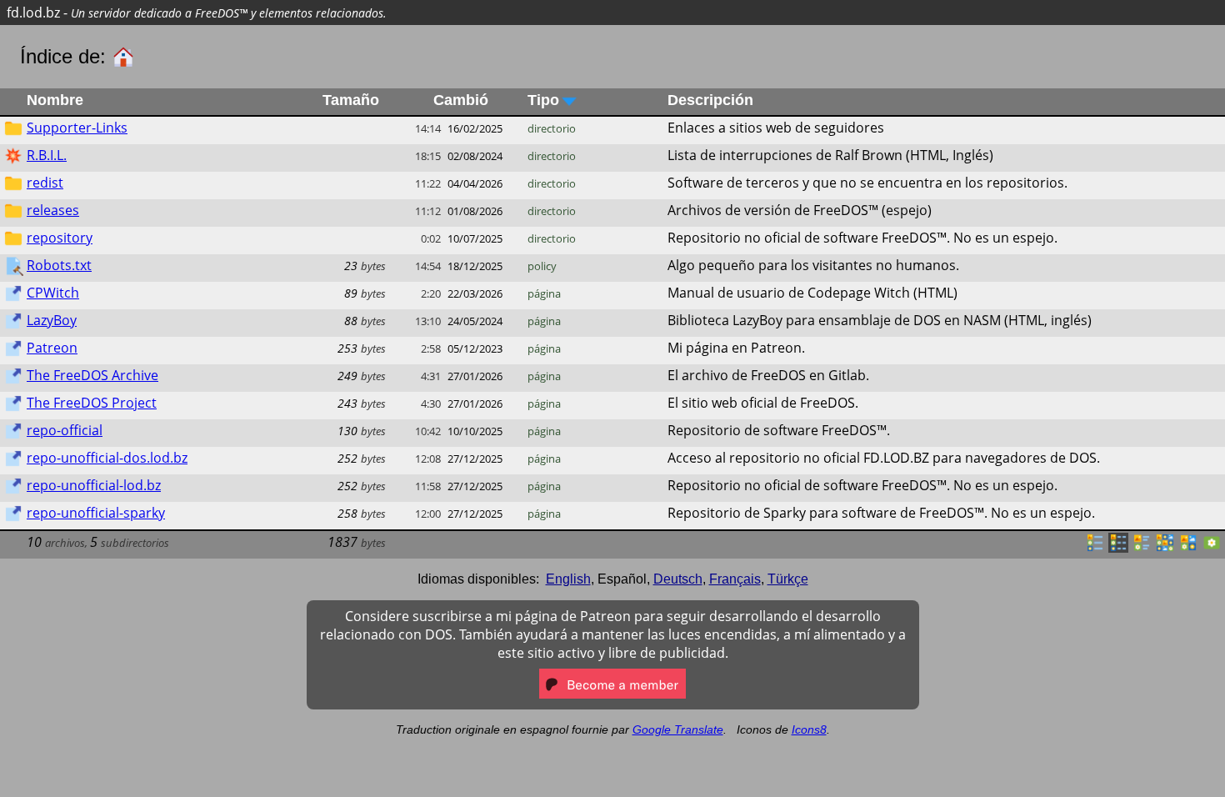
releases (53, 210)
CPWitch (53, 292)
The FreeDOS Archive (92, 375)
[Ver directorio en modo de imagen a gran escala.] (1212, 548)
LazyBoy (52, 320)
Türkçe (788, 579)
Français (735, 579)
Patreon (52, 347)
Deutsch (677, 579)
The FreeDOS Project (92, 402)
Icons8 (809, 729)
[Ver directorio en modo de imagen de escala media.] (1188, 548)
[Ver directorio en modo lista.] (1095, 548)
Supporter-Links (77, 127)
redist (45, 182)
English (568, 579)
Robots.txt (59, 265)
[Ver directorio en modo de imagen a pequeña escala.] (1165, 548)
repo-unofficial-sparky (96, 513)
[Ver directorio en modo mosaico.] (1142, 548)
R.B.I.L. (47, 155)
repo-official (64, 430)
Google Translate (677, 729)
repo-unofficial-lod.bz (94, 485)
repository (59, 237)
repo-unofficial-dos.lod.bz (107, 458)
